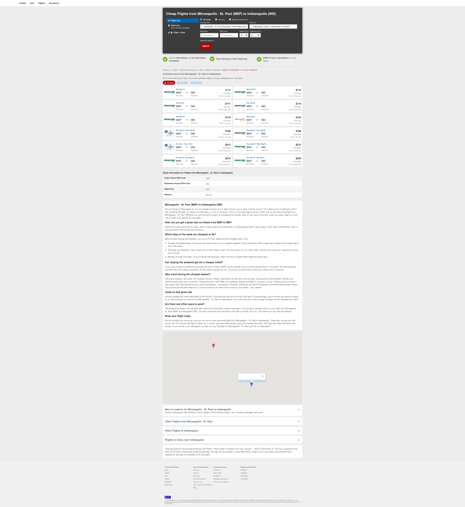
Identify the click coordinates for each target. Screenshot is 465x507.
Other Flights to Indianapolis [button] (181, 430)
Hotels (22, 3)
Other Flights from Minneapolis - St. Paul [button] (188, 421)
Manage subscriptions (221, 479)
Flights (41, 3)
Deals (167, 470)
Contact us (217, 470)
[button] (213, 346)
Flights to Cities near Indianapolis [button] (184, 439)
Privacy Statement (199, 479)
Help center (217, 473)
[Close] (262, 376)
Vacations (54, 3)
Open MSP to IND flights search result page (197, 92)
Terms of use (197, 482)
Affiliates (244, 470)
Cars (32, 3)
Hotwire (9, 3)
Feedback (216, 476)
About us (196, 470)
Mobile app (168, 485)
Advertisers (245, 476)
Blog (194, 488)
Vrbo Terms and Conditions (202, 485)
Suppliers (244, 473)
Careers (196, 473)
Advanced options (206, 40)
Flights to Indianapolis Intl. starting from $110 (252, 380)
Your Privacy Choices (221, 482)
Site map (196, 476)
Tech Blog (244, 479)
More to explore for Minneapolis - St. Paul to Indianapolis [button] (198, 409)
